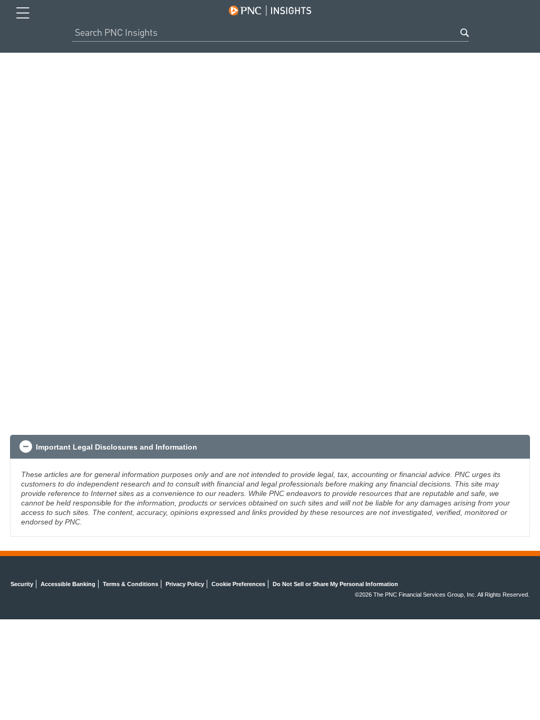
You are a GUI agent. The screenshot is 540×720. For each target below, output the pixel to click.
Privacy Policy (185, 584)
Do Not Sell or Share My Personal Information (335, 584)
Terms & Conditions (130, 584)
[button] (270, 447)
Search (464, 32)
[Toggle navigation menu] (23, 13)
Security (22, 584)
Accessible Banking (68, 584)
